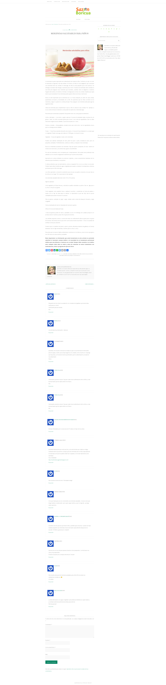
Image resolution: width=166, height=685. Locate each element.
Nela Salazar (58, 590)
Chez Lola (57, 370)
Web (46, 654)
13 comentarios (73, 29)
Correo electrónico (50, 647)
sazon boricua (76, 255)
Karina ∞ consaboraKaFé (61, 516)
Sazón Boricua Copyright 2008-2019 (83, 682)
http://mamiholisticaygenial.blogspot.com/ (58, 460)
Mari (55, 566)
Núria (56, 320)
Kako (55, 294)
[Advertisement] (109, 73)
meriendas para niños (77, 254)
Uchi (55, 471)
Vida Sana (54, 254)
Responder (51, 312)
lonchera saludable (67, 254)
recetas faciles (85, 254)
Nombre (47, 640)
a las (55, 295)
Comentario (48, 624)
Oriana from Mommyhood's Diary (64, 419)
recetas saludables (69, 255)
